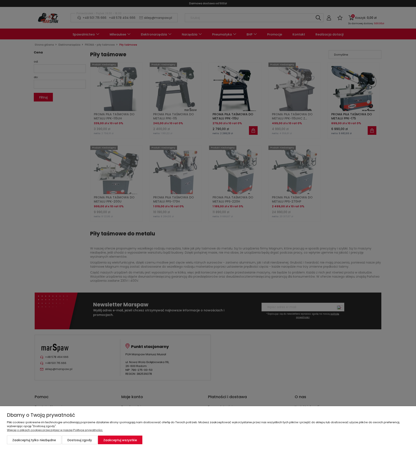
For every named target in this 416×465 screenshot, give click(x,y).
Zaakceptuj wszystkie (120, 440)
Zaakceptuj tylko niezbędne (34, 440)
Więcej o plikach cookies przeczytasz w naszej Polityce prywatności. (55, 430)
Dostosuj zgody (79, 440)
